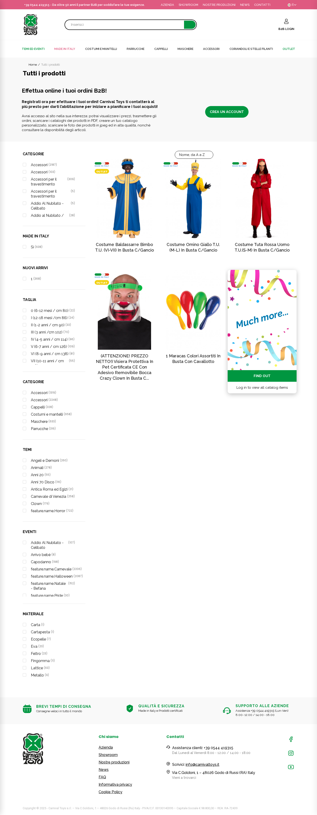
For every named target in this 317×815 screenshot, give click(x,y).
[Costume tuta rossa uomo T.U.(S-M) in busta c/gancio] (262, 198)
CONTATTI (262, 4)
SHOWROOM (188, 4)
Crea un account (227, 112)
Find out (262, 376)
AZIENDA (167, 4)
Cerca (190, 25)
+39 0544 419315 (36, 4)
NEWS (244, 4)
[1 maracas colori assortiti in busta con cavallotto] (193, 309)
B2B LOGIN (286, 29)
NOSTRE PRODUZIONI (219, 4)
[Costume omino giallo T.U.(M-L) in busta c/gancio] (193, 198)
